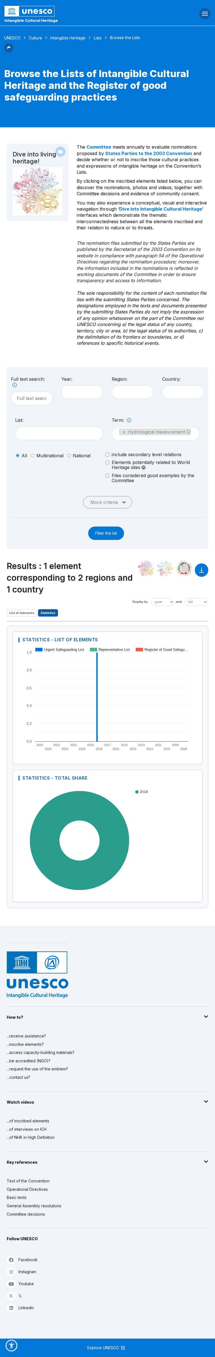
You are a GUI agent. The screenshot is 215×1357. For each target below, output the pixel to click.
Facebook (28, 1259)
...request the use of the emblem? (37, 1068)
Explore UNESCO (103, 1347)
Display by (140, 602)
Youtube (26, 1283)
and (179, 602)
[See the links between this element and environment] (165, 568)
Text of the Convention (28, 1181)
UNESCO (12, 37)
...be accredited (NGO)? (28, 1060)
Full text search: (28, 379)
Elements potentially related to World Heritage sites (151, 465)
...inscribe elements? (25, 1044)
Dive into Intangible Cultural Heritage (160, 209)
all (24, 455)
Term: (118, 420)
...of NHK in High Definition (31, 1137)
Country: (171, 379)
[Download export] (201, 572)
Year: (66, 379)
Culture (35, 37)
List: (19, 420)
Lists (98, 37)
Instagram (27, 1271)
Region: (119, 379)
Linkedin (26, 1307)
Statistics (48, 613)
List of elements (21, 613)
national (81, 455)
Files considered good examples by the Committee (153, 478)
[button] (8, 50)
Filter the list (106, 533)
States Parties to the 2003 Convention (148, 153)
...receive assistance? (26, 1036)
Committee (99, 147)
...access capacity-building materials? (40, 1052)
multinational (50, 455)
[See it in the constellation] (146, 568)
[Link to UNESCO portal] (71, 11)
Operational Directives (27, 1189)
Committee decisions (26, 1214)
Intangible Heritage (67, 37)
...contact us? (18, 1077)
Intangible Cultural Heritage (31, 20)
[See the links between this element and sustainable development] (184, 568)
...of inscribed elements (28, 1120)
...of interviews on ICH (26, 1129)
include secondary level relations (146, 454)
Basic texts (17, 1197)
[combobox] (82, 392)
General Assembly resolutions (34, 1205)
